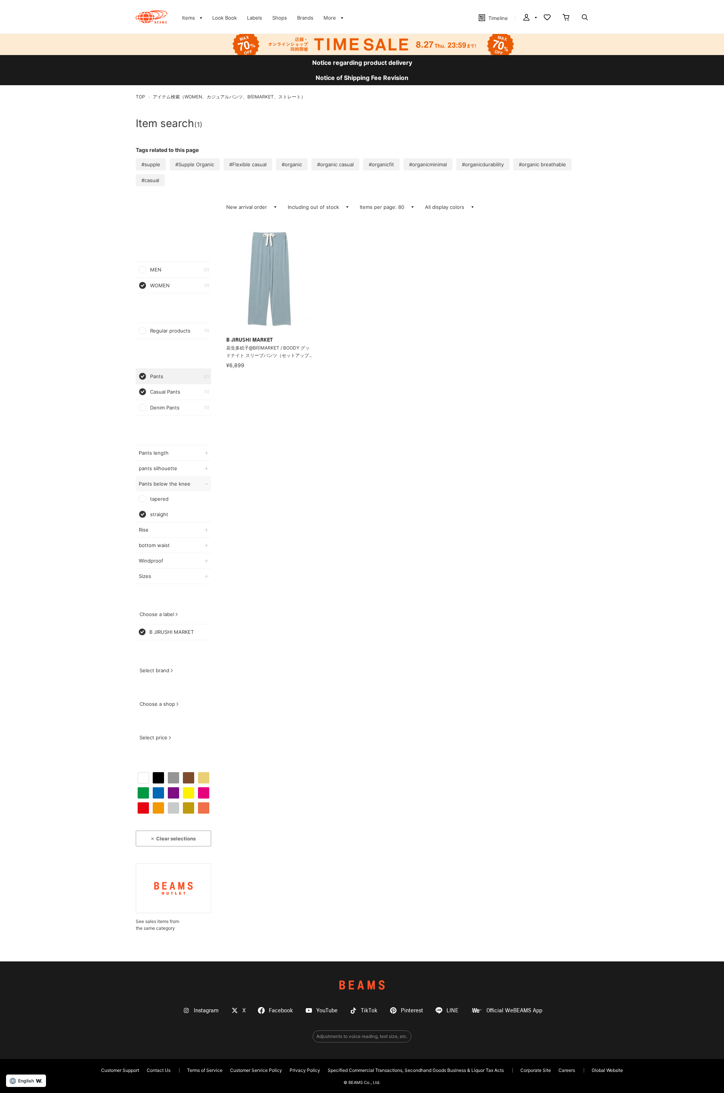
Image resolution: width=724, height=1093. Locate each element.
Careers (566, 1070)
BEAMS (362, 985)
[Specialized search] (584, 18)
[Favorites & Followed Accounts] (547, 18)
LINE (452, 1010)
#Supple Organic (194, 164)
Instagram (206, 1010)
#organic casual (335, 164)
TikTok (369, 1010)
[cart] (566, 18)
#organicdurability (483, 164)
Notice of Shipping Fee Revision (362, 77)
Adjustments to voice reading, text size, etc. (362, 1036)
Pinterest (412, 1010)
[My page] (529, 18)
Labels (254, 18)
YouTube (326, 1010)
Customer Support (120, 1070)
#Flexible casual (248, 164)
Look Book (224, 18)
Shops (279, 18)
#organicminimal (428, 164)
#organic (292, 164)
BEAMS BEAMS (151, 17)
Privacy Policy (305, 1070)
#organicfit (381, 164)
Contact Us (158, 1070)
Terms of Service (204, 1070)
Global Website (607, 1070)
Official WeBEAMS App (514, 1010)
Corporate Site (535, 1070)
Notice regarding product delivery (362, 62)
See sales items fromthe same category (157, 924)
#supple (150, 164)
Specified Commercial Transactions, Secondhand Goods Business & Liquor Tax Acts (416, 1070)
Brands (305, 18)
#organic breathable (542, 164)
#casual (150, 180)
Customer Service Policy (256, 1070)
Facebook (281, 1010)
